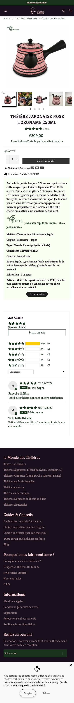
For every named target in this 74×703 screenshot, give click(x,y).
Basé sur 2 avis (16, 327)
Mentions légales (13, 601)
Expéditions (10, 613)
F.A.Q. (7, 584)
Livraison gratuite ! (37, 2)
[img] (29, 383)
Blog (6, 544)
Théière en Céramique (16, 493)
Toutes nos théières (15, 464)
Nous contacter (12, 578)
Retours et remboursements (20, 618)
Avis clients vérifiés (15, 573)
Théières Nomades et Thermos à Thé (25, 499)
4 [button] (43, 109)
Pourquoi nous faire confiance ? (22, 561)
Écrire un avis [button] (37, 332)
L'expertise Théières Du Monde (21, 567)
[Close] (71, 665)
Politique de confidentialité (19, 624)
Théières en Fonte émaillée (19, 481)
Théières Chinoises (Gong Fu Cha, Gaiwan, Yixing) (32, 475)
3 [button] (39, 109)
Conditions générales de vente (21, 607)
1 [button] (30, 109)
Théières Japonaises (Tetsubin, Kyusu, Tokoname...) (33, 470)
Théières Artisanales (15, 504)
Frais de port (34, 141)
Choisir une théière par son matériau (25, 533)
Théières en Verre (14, 487)
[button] (34, 129)
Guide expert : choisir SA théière (22, 521)
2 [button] (35, 109)
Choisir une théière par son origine (24, 527)
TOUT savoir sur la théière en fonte (24, 539)
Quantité (9, 151)
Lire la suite (37, 294)
